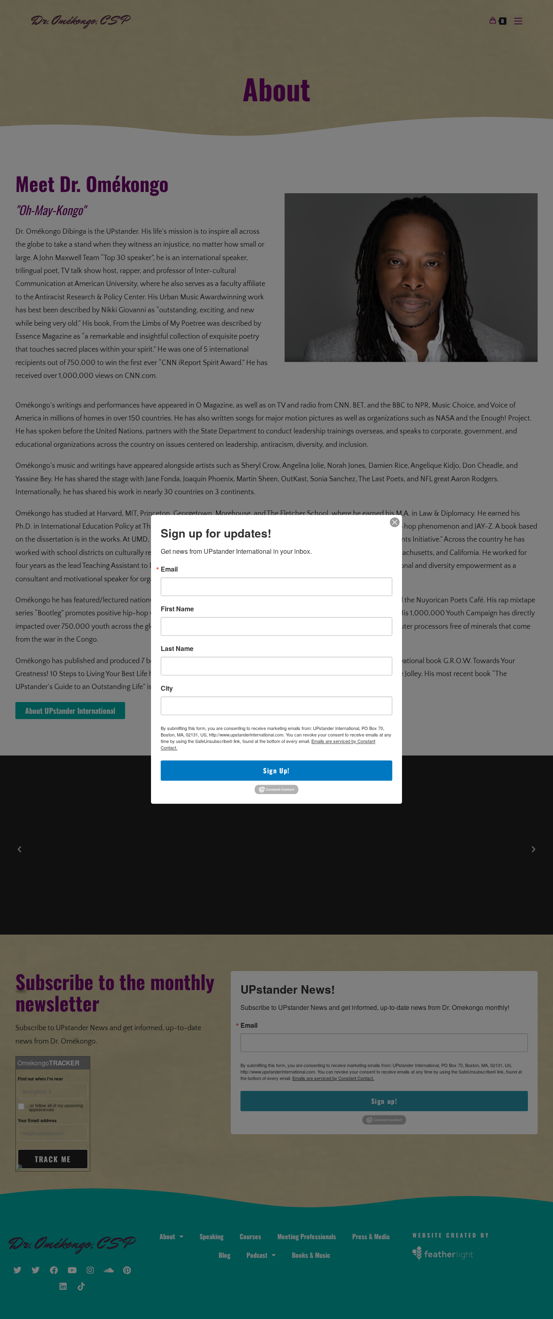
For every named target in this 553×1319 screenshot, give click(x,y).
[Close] (395, 522)
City (167, 688)
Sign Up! (276, 770)
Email (169, 569)
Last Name (177, 648)
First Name (177, 609)
